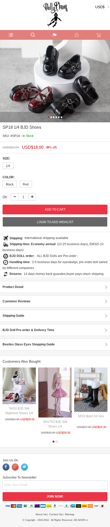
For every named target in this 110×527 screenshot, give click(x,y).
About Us (41, 514)
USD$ (100, 7)
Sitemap (69, 514)
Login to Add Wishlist (55, 222)
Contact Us (55, 514)
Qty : (6, 197)
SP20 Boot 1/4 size (91, 416)
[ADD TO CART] (19, 385)
